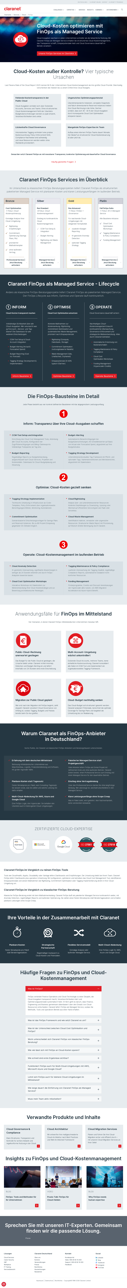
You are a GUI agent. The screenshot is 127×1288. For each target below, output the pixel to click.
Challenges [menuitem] (57, 10)
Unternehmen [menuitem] (111, 10)
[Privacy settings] (3, 1284)
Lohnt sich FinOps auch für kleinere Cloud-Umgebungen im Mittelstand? (56, 1078)
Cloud (24, 15)
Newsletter (38, 1272)
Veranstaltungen (40, 1262)
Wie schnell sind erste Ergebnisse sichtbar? (48, 1058)
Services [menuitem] (82, 10)
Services (16, 15)
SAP (5, 1262)
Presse (37, 1264)
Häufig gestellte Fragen (62, 162)
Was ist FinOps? (35, 989)
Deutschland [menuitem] (82, 2)
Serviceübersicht (9, 1269)
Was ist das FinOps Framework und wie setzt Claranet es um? (57, 1020)
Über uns (37, 1257)
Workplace (7, 1264)
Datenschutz (49, 1280)
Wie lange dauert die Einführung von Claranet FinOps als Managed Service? (59, 1089)
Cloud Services (9, 1257)
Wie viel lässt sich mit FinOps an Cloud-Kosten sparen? (53, 1050)
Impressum (39, 1280)
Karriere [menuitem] (99, 10)
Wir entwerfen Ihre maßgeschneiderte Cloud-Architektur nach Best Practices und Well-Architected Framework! (62, 1134)
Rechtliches (38, 1267)
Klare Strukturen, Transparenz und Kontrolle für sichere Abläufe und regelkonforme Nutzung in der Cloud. (21, 1136)
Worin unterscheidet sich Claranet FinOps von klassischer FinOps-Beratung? (59, 1040)
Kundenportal (69, 1257)
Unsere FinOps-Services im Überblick (56, 53)
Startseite (7, 15)
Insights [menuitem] (90, 10)
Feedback (68, 1264)
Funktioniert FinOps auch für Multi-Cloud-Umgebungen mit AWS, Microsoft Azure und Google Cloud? (58, 1067)
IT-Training (7, 1267)
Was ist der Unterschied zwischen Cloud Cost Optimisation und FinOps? (57, 1029)
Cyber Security (9, 1260)
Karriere (37, 1260)
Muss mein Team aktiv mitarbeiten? (44, 1099)
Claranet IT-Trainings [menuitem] (116, 2)
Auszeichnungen (40, 1269)
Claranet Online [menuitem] (95, 2)
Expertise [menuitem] (70, 10)
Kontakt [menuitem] (104, 2)
